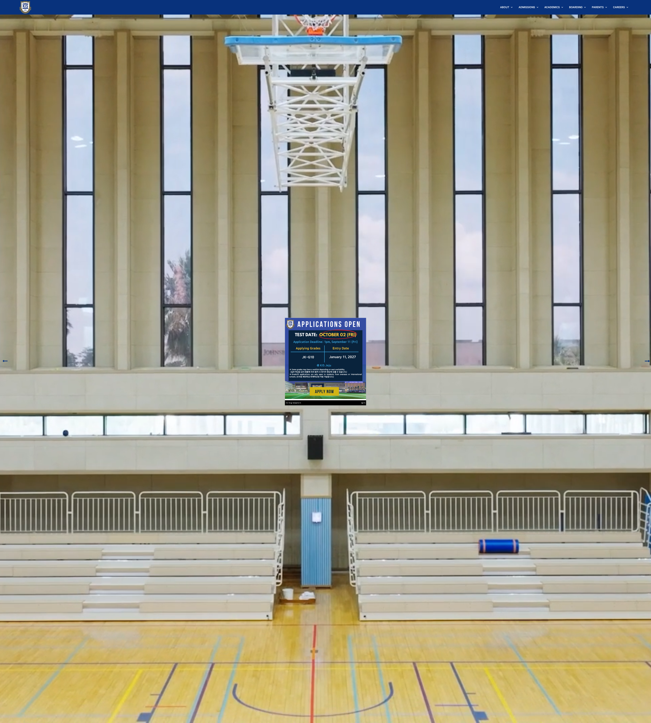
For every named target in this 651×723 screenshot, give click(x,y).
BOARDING (576, 7)
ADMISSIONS (527, 7)
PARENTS (598, 7)
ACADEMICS (552, 7)
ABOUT (504, 7)
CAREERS (619, 7)
